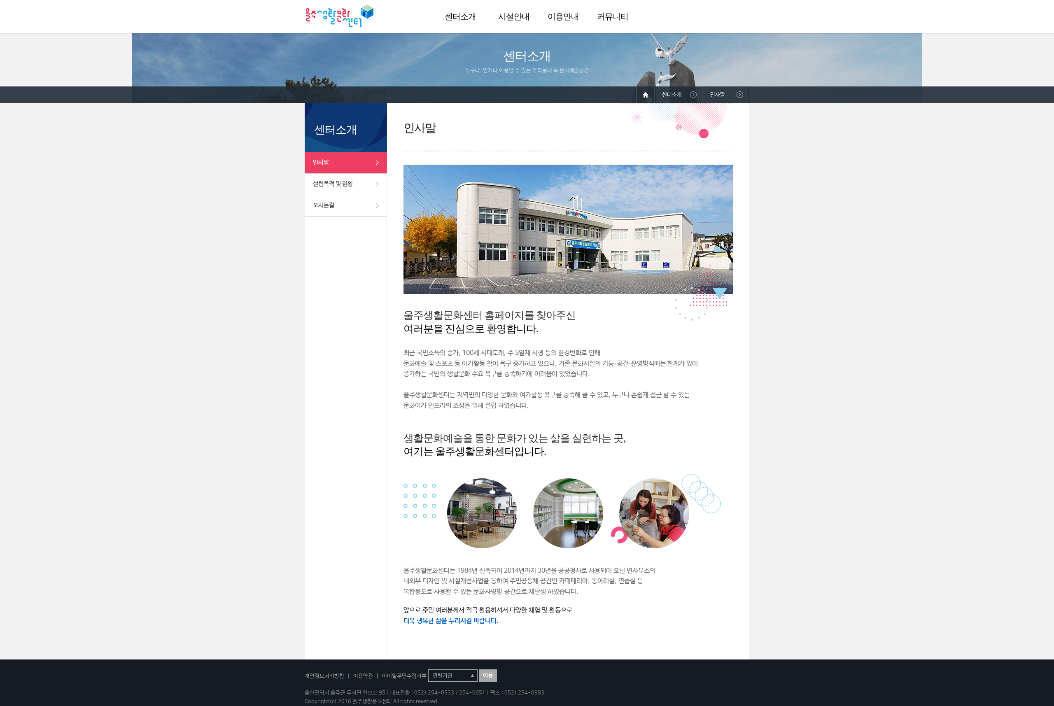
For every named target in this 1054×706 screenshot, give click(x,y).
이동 (488, 675)
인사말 (321, 162)
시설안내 (513, 16)
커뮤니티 (612, 16)
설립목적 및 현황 (333, 183)
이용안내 (563, 16)
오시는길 (323, 205)
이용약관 (363, 676)
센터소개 (460, 16)
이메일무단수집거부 (404, 676)
